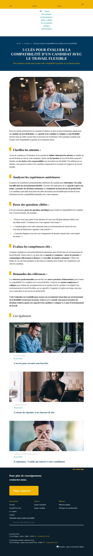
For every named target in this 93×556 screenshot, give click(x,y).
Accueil (18, 43)
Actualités (27, 43)
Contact (12, 515)
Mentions (62, 501)
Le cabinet (12, 511)
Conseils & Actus (15, 508)
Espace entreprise (40, 505)
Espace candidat (39, 508)
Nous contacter (22, 490)
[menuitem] (83, 4)
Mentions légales (64, 505)
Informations (13, 501)
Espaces (36, 501)
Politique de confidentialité (68, 508)
